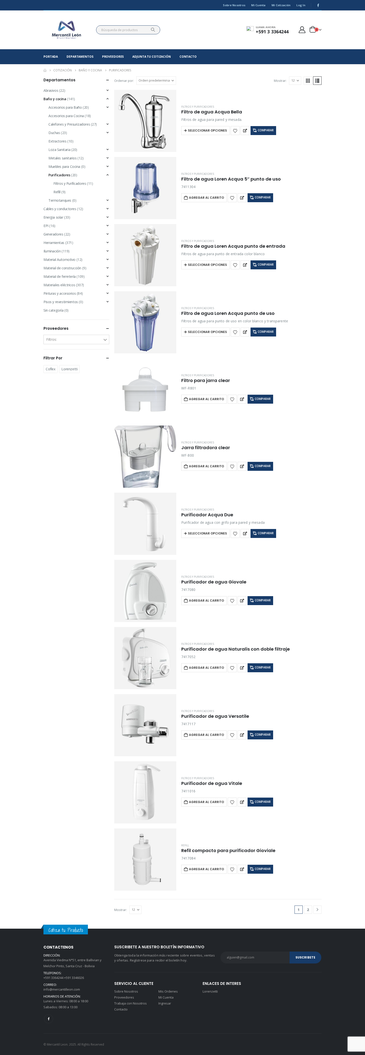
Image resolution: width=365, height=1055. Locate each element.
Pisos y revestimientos (60, 301)
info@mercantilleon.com (61, 989)
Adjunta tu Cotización (151, 56)
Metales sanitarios (62, 158)
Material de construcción (62, 268)
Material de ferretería (59, 276)
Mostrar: (280, 80)
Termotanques (59, 200)
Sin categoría (53, 310)
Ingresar (164, 1003)
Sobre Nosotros (234, 5)
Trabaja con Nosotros (130, 1003)
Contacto (188, 56)
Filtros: (51, 339)
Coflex (50, 369)
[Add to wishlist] (235, 130)
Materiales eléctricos (59, 285)
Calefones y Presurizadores (69, 124)
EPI (45, 225)
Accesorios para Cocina (66, 115)
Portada (50, 56)
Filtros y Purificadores (197, 106)
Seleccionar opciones (207, 130)
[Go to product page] (145, 121)
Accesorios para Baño (65, 107)
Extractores (57, 141)
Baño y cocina (54, 98)
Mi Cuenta (258, 5)
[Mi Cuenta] (302, 29)
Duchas (54, 132)
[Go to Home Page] (44, 70)
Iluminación (52, 251)
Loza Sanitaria (59, 149)
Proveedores (113, 56)
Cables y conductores (59, 208)
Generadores (53, 234)
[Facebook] (318, 5)
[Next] (317, 910)
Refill (185, 845)
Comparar (266, 130)
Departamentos (80, 56)
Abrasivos (50, 90)
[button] (308, 80)
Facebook (48, 1018)
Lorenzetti (69, 369)
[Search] (153, 30)
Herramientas (53, 242)
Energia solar (53, 217)
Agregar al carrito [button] (206, 197)
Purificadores (59, 175)
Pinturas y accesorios (59, 293)
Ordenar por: (124, 80)
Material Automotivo (59, 259)
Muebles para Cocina (64, 166)
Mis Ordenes (168, 991)
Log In (300, 5)
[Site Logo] (66, 30)
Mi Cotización (281, 5)
